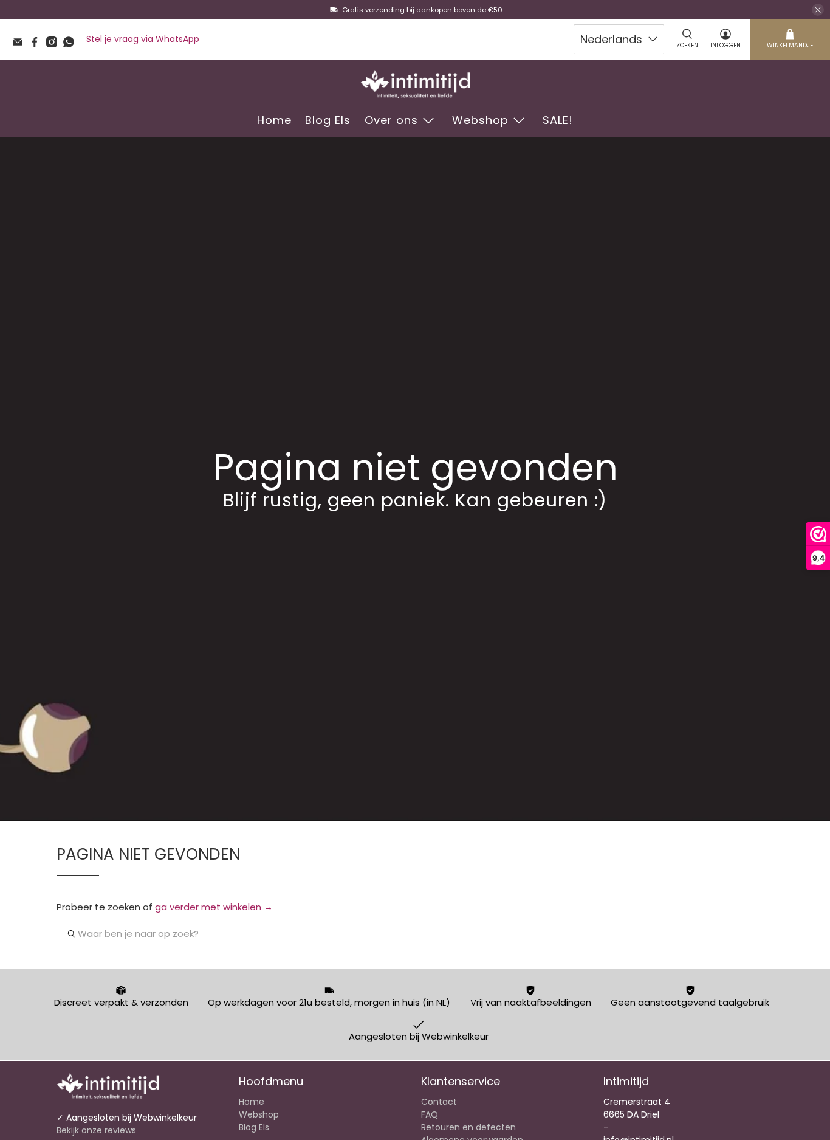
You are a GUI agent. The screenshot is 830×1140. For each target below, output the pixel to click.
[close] (818, 10)
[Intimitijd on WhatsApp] (71, 44)
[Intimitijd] (415, 84)
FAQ (429, 1114)
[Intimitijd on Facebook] (37, 44)
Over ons (391, 120)
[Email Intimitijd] (20, 44)
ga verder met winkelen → (214, 906)
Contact (439, 1102)
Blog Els (328, 120)
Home (274, 120)
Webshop (480, 120)
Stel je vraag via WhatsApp (142, 39)
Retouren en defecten (468, 1127)
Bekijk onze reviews (96, 1130)
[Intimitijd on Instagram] (54, 44)
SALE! (558, 120)
